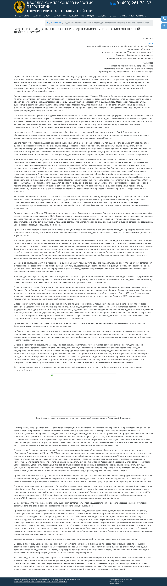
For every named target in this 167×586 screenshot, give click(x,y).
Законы (102, 16)
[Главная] (16, 15)
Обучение (24, 16)
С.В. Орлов (148, 43)
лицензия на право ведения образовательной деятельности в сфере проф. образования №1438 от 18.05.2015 (47, 580)
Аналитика (60, 16)
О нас (113, 16)
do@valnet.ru (117, 584)
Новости (47, 16)
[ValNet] (19, 7)
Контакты (141, 16)
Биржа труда (127, 16)
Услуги (37, 16)
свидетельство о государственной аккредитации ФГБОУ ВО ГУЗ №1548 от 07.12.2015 (40, 582)
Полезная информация (81, 16)
